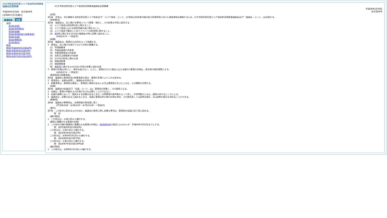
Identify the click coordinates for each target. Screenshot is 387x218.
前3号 (57, 33)
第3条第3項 (105, 124)
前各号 (58, 66)
